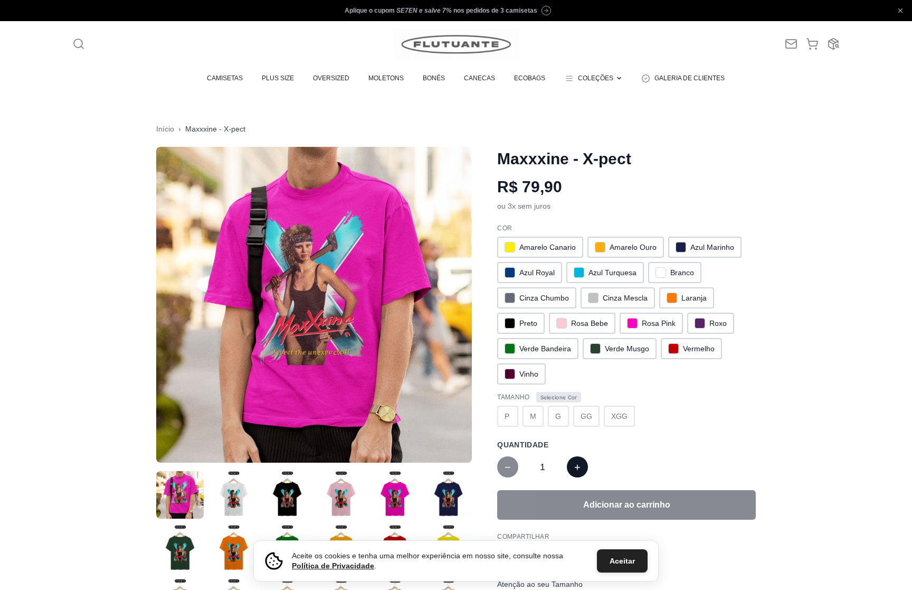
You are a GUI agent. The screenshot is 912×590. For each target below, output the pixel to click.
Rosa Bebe (589, 323)
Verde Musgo (627, 348)
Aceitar (622, 561)
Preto (528, 323)
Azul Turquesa (612, 272)
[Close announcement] (900, 10)
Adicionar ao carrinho (626, 504)
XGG (619, 416)
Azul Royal (537, 272)
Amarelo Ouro (633, 247)
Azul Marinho (712, 247)
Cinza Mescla (625, 298)
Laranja (694, 298)
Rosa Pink (659, 323)
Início (165, 129)
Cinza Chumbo (544, 298)
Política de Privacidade (333, 565)
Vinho (528, 374)
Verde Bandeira (545, 348)
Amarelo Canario (547, 247)
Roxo (718, 323)
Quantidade (522, 445)
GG (586, 416)
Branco (682, 272)
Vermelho (699, 348)
